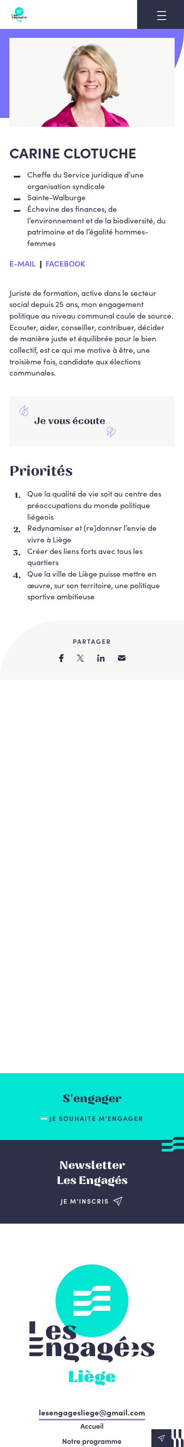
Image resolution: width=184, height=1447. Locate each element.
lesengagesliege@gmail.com (92, 1412)
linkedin (101, 658)
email (121, 658)
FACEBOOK (65, 263)
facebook (61, 658)
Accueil (92, 1426)
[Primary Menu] (162, 15)
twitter (80, 658)
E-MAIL (22, 263)
